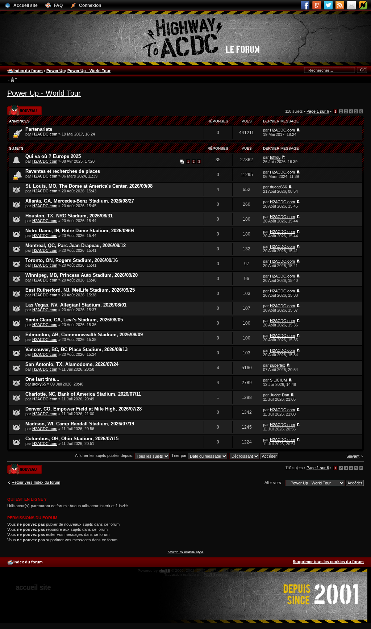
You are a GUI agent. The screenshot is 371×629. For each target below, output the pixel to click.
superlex (277, 365)
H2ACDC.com (44, 134)
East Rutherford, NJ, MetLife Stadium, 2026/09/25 (80, 290)
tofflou (275, 157)
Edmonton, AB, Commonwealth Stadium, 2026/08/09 (84, 334)
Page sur (318, 111)
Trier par (179, 455)
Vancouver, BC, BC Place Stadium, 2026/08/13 (76, 349)
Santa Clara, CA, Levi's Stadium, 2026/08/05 (74, 319)
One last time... (42, 379)
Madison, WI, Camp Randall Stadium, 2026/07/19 (79, 423)
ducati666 (278, 187)
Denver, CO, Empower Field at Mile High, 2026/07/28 (83, 409)
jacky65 (39, 384)
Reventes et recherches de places (62, 171)
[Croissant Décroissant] (254, 455)
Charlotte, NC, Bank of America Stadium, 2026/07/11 (83, 394)
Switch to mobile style (186, 552)
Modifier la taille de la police (12, 79)
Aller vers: (273, 482)
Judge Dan (279, 395)
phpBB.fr (250, 574)
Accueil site (33, 587)
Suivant (352, 456)
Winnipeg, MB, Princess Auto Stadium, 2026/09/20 (81, 275)
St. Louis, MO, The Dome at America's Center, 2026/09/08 (89, 186)
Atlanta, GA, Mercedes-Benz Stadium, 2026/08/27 (79, 201)
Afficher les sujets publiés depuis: (104, 455)
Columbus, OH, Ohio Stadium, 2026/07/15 (71, 438)
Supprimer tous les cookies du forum (328, 561)
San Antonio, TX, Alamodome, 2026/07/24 (71, 364)
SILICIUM (278, 380)
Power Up (55, 70)
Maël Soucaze (216, 574)
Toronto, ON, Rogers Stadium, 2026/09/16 (71, 260)
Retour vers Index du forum (36, 482)
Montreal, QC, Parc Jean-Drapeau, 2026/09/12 (75, 245)
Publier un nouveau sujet (24, 108)
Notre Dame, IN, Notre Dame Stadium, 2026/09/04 (79, 230)
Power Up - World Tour (89, 70)
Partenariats (38, 129)
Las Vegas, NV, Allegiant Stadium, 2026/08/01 (75, 305)
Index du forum (28, 70)
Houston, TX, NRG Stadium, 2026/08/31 (69, 215)
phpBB (164, 570)
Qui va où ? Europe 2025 (53, 156)
